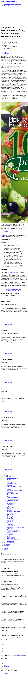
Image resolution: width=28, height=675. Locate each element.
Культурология (11, 503)
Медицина (9, 506)
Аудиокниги (7, 544)
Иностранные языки (12, 493)
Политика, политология (13, 511)
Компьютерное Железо (13, 499)
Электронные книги (9, 542)
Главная (6, 475)
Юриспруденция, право (13, 539)
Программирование (12, 513)
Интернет (9, 494)
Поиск (5, 549)
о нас (5, 663)
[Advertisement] (10, 16)
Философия (10, 534)
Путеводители (10, 517)
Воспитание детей (12, 483)
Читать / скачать (8, 324)
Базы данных (10, 480)
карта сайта (7, 666)
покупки (6, 224)
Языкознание (10, 541)
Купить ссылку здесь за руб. (13, 289)
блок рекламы (13, 272)
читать (11, 228)
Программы (10, 514)
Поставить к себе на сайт (14, 290)
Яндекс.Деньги (16, 655)
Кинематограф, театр (12, 497)
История (9, 496)
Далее (5, 50)
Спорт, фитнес (11, 525)
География (9, 485)
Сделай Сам (10, 521)
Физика (9, 532)
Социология (10, 524)
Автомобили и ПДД (12, 478)
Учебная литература (12, 531)
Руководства (10, 518)
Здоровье (9, 489)
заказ (5, 665)
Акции (5, 546)
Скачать (6, 231)
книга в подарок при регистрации (12, 4)
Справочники (10, 528)
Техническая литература (13, 530)
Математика (10, 504)
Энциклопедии (11, 538)
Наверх (6, 673)
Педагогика (10, 510)
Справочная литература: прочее (15, 527)
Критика (9, 501)
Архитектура (10, 479)
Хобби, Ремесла (11, 537)
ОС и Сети (10, 509)
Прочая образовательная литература (16, 516)
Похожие (6, 53)
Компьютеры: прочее (12, 500)
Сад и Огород (10, 520)
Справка (6, 548)
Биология (9, 482)
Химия (8, 535)
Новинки (6, 545)
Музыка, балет (11, 507)
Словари (9, 523)
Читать (5, 52)
